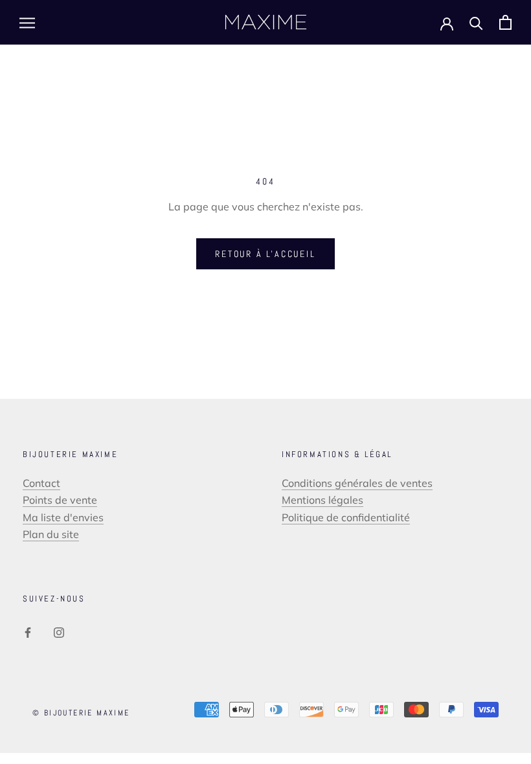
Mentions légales (322, 499)
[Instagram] (59, 631)
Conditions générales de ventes (357, 483)
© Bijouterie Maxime (81, 713)
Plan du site (51, 534)
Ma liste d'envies (63, 517)
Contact (41, 483)
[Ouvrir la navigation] (27, 22)
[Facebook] (28, 631)
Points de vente (60, 499)
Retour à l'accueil (265, 254)
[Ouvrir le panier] (505, 22)
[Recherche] (476, 22)
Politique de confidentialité (346, 517)
